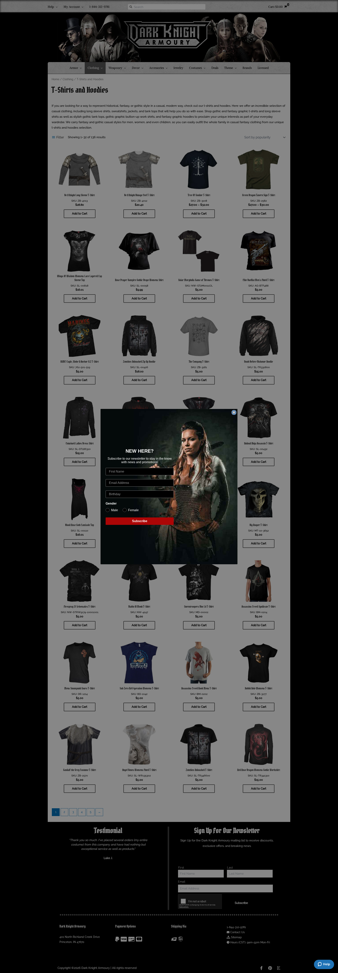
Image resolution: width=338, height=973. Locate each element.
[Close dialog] (234, 412)
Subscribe (139, 521)
